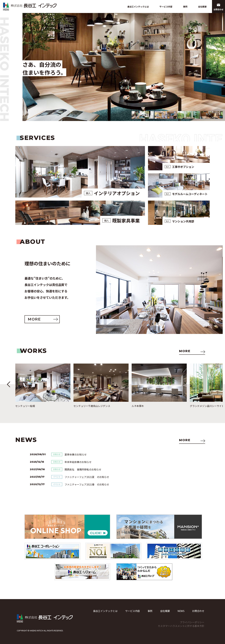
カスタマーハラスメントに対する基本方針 (181, 626)
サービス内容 (165, 6)
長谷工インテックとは (138, 6)
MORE (184, 351)
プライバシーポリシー (192, 622)
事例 (185, 6)
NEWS (181, 611)
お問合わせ (198, 611)
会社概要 (202, 6)
